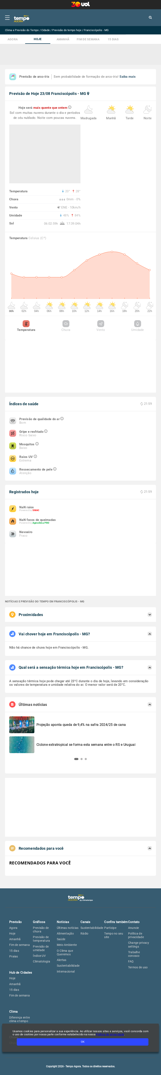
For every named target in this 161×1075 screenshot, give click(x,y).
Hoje (38, 39)
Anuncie (133, 927)
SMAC (35, 510)
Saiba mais (127, 77)
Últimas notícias (68, 927)
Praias (13, 956)
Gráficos (39, 922)
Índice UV (39, 955)
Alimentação (65, 933)
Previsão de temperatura (41, 938)
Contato (134, 922)
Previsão (15, 922)
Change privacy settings (138, 944)
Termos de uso (138, 967)
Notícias (63, 922)
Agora (13, 39)
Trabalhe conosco (134, 953)
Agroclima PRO (40, 523)
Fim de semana (88, 39)
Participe (110, 927)
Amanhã (63, 39)
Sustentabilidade (68, 965)
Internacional (66, 971)
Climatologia (41, 961)
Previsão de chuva (41, 929)
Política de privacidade (136, 935)
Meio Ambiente (67, 945)
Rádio (84, 933)
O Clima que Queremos (65, 952)
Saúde (61, 939)
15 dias (113, 39)
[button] (75, 759)
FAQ (131, 961)
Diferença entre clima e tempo (19, 1019)
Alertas (61, 960)
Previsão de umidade (41, 948)
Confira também (116, 922)
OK (82, 1041)
